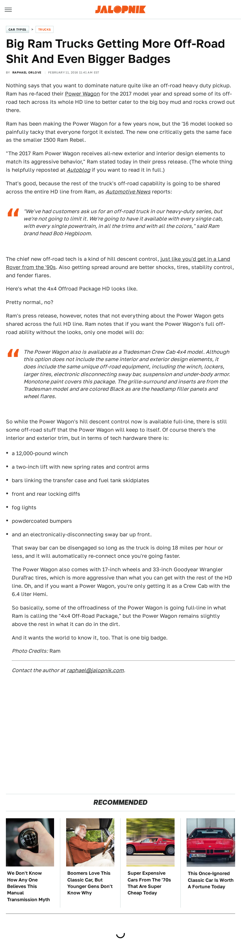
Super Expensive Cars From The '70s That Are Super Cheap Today (149, 883)
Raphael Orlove (26, 72)
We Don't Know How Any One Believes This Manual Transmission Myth (28, 886)
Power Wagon (82, 94)
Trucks (44, 29)
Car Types (17, 29)
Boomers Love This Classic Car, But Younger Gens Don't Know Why (90, 883)
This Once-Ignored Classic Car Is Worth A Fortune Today (211, 880)
